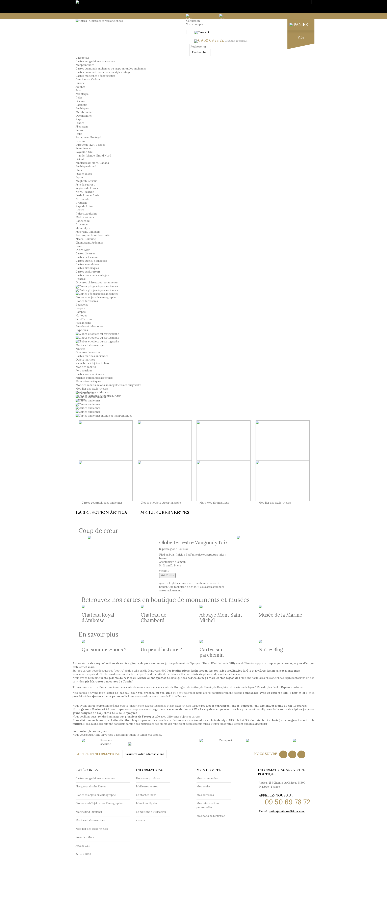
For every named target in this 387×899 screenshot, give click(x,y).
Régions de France (87, 188)
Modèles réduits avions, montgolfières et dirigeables (108, 385)
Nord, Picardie (85, 192)
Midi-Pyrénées (85, 217)
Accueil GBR (83, 845)
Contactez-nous (146, 795)
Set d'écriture (84, 319)
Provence (81, 224)
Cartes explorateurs (88, 271)
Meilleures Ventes (164, 512)
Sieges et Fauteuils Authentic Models (98, 396)
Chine (79, 170)
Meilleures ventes (147, 786)
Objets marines (85, 359)
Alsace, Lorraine (86, 239)
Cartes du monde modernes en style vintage (103, 72)
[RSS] (292, 754)
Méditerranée (84, 112)
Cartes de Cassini (87, 257)
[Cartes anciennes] (88, 404)
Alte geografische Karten (91, 786)
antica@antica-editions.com (287, 811)
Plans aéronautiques (88, 381)
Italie (79, 134)
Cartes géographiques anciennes (102, 502)
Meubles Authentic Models (92, 392)
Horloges (81, 315)
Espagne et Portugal (88, 137)
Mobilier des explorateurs (92, 388)
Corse (79, 246)
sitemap (141, 820)
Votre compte (194, 24)
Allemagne (82, 126)
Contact (203, 32)
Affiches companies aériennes (94, 378)
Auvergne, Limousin (88, 231)
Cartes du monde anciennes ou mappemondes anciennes (111, 68)
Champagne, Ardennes (89, 242)
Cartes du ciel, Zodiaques (91, 260)
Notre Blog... (273, 649)
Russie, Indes (84, 173)
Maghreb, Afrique (86, 181)
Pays (79, 119)
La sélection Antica (101, 512)
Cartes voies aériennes (90, 374)
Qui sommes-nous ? (104, 649)
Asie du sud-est (85, 184)
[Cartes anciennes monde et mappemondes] (104, 415)
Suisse (80, 130)
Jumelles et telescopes (89, 326)
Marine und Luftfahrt (89, 812)
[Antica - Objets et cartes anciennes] (99, 21)
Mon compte (209, 770)
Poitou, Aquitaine (86, 213)
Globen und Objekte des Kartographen (99, 803)
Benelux (80, 141)
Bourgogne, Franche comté (92, 235)
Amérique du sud (86, 166)
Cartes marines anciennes (92, 356)
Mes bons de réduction (211, 816)
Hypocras (82, 330)
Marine (80, 348)
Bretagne (81, 202)
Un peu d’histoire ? (161, 649)
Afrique (80, 86)
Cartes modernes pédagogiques (95, 76)
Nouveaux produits (148, 778)
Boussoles (82, 304)
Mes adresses (205, 795)
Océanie (81, 101)
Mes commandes (207, 778)
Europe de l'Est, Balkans (90, 144)
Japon (79, 177)
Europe (80, 83)
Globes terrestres (87, 301)
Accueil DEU (83, 854)
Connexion (193, 21)
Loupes (80, 308)
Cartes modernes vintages (92, 275)
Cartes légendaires (87, 264)
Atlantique (82, 94)
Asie (78, 90)
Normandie (83, 199)
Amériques (82, 108)
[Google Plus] (301, 754)
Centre (80, 210)
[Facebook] (283, 754)
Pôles (79, 97)
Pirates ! (81, 279)
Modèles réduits (86, 367)
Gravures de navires (88, 352)
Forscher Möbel (85, 837)
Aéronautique (84, 370)
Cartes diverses (85, 253)
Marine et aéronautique (90, 345)
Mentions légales (146, 803)
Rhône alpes (83, 228)
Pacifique (81, 105)
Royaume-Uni (84, 152)
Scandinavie (83, 148)
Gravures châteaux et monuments (97, 282)
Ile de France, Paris (87, 195)
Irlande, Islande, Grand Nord (93, 155)
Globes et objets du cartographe (96, 297)
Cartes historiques (87, 268)
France (80, 123)
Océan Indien (84, 115)
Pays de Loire (84, 206)
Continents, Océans (88, 79)
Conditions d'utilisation (151, 812)
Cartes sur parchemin (212, 652)
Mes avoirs (203, 786)
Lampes (81, 312)
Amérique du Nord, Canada (92, 163)
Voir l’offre (167, 575)
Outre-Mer (82, 250)
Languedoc (82, 221)
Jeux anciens (83, 323)
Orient (80, 159)
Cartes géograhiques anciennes (95, 61)
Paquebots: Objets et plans (92, 363)
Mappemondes (85, 65)
